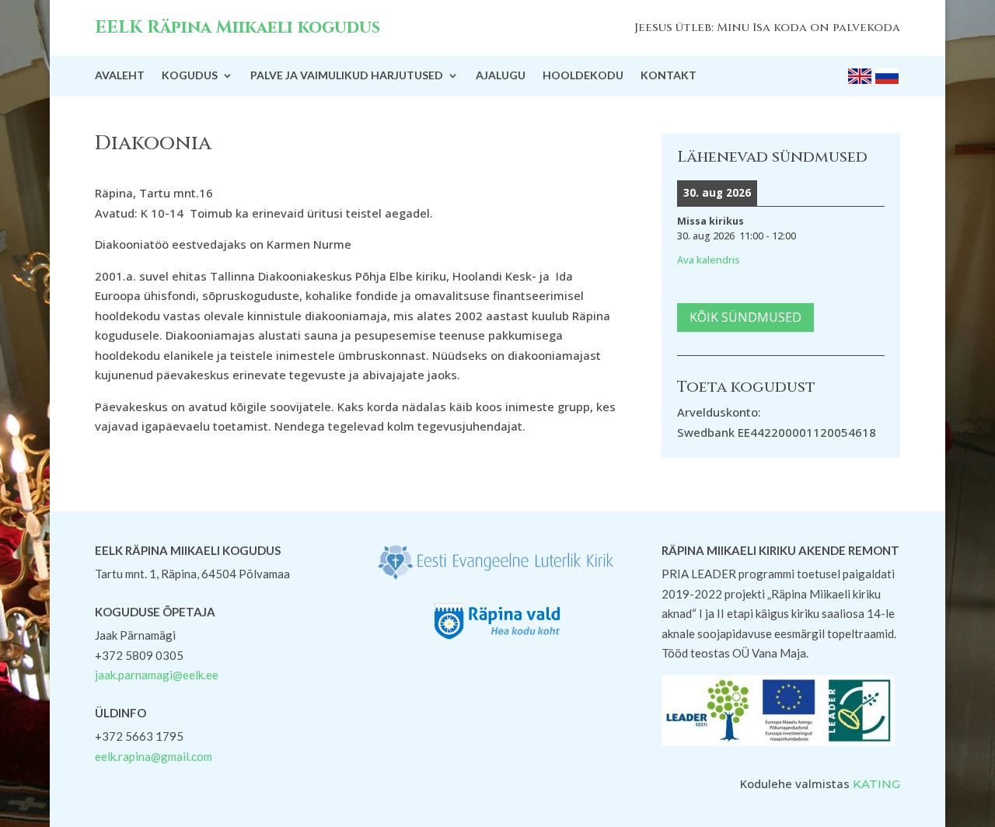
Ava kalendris (708, 260)
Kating (876, 783)
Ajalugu (500, 76)
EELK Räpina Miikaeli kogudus (237, 27)
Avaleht (120, 76)
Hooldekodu (583, 76)
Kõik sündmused (745, 317)
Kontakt (668, 76)
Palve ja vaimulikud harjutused (346, 76)
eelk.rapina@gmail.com (153, 756)
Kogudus (190, 76)
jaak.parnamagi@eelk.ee (156, 675)
